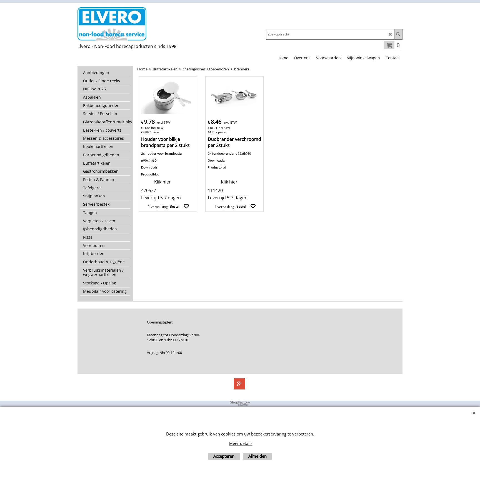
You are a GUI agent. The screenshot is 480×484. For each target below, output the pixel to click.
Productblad (217, 167)
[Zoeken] (398, 34)
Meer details (240, 443)
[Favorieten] (186, 206)
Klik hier (162, 182)
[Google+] (239, 383)
